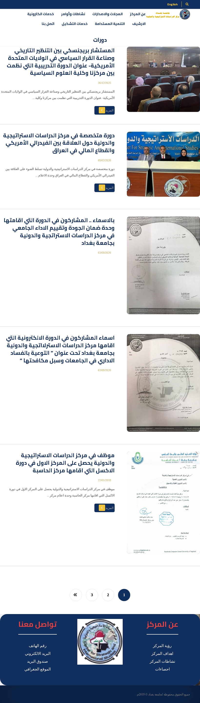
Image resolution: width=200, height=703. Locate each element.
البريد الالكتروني (37, 653)
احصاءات (162, 669)
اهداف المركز (162, 653)
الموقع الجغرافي (37, 669)
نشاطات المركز (162, 661)
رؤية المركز (162, 646)
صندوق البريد (37, 661)
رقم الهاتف (38, 646)
